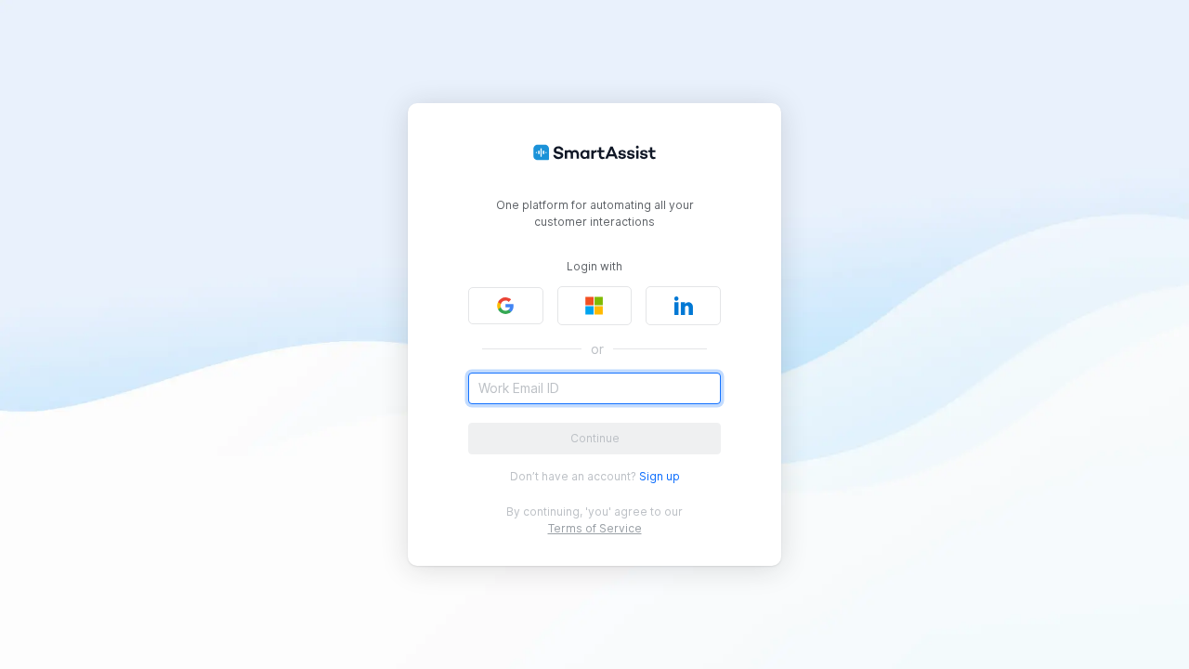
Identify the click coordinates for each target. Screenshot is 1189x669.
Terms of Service (595, 528)
